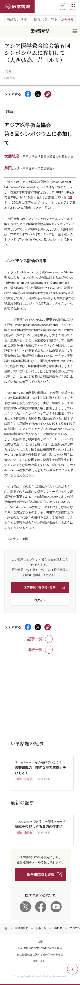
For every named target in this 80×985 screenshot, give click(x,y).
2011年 (58, 928)
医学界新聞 (21, 928)
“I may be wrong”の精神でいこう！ (40, 768)
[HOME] (6, 928)
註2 (47, 207)
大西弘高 (12, 156)
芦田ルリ (12, 167)
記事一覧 (41, 928)
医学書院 (17, 6)
